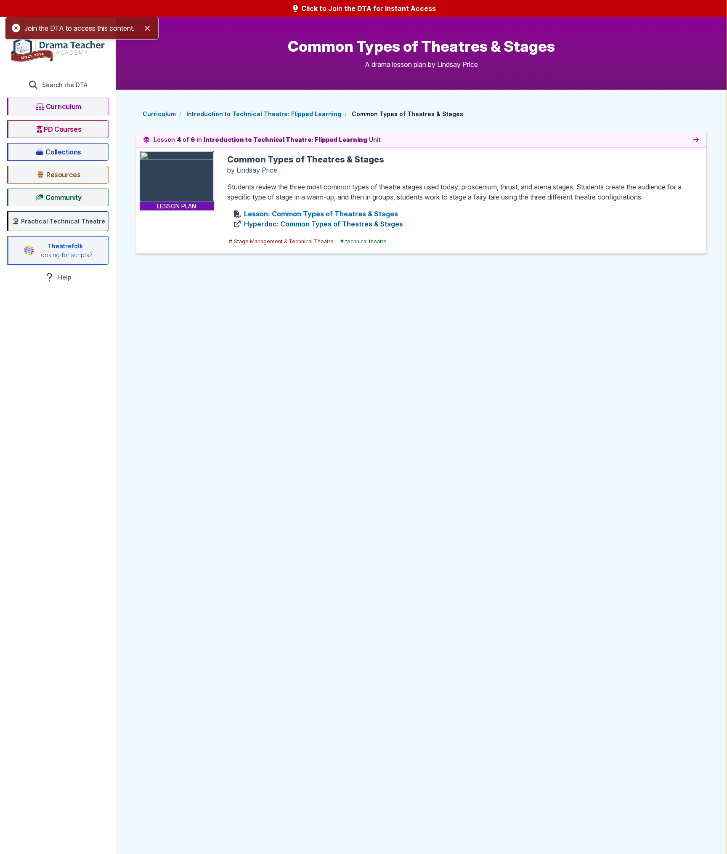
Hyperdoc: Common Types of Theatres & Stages (323, 224)
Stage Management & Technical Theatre (281, 241)
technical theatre (363, 241)
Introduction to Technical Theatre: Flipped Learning (263, 113)
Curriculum (159, 113)
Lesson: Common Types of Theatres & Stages (321, 214)
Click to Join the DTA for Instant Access (368, 8)
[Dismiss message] (147, 28)
